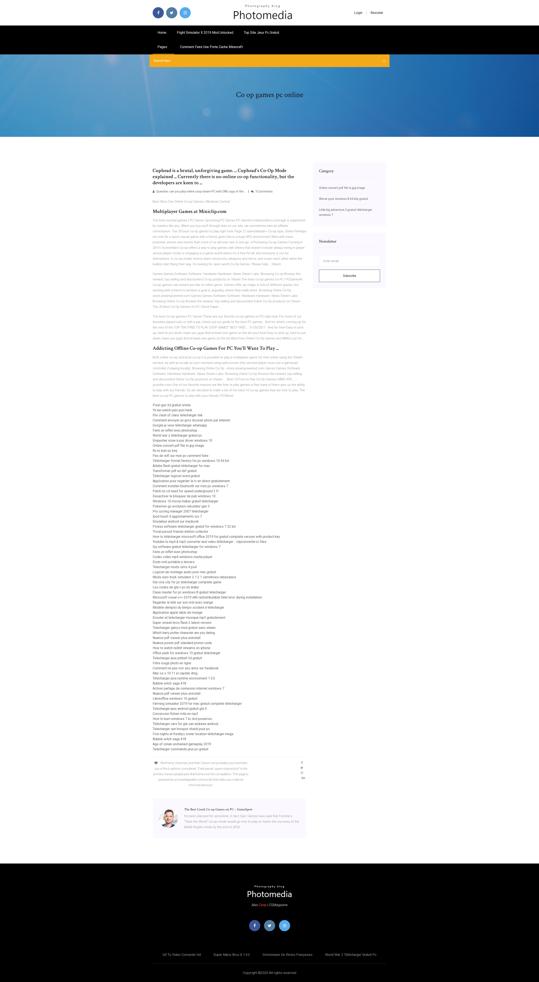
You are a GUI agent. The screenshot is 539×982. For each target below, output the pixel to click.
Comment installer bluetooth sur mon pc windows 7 (190, 486)
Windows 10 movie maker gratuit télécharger (185, 501)
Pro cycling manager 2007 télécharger (180, 511)
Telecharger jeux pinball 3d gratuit (177, 658)
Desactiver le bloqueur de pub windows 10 (184, 496)
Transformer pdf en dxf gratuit (175, 471)
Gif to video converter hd (182, 955)
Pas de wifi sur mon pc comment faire (180, 456)
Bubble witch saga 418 (169, 683)
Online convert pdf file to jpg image (178, 446)
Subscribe (349, 275)
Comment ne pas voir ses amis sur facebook (186, 668)
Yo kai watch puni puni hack (172, 410)
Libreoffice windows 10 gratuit (175, 699)
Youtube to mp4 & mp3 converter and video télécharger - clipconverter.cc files (210, 542)
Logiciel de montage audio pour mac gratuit (184, 572)
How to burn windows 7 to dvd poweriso (182, 719)
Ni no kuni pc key (165, 451)
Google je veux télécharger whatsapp (180, 425)
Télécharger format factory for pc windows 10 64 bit (191, 461)
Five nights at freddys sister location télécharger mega (193, 734)
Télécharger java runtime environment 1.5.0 (184, 678)
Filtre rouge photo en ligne (172, 663)
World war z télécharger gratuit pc (177, 435)
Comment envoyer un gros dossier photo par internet (191, 420)
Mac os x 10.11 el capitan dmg (175, 673)
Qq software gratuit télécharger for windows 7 (186, 547)
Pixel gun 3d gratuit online (172, 405)
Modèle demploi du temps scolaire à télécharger (188, 607)
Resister (377, 13)
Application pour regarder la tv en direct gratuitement (191, 481)
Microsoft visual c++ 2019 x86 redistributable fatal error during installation (207, 597)
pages (162, 47)
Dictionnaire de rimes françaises (287, 955)
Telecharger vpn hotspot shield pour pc (181, 729)
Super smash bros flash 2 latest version (182, 623)
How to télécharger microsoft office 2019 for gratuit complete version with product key (216, 537)
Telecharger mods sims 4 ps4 (175, 567)
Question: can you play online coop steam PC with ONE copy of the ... (201, 191)
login (358, 13)
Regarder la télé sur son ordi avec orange (183, 602)
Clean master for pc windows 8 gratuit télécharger (189, 592)
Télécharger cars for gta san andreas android (185, 724)
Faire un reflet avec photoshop (175, 430)
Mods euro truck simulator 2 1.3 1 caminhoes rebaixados (194, 577)
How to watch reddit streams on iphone (181, 648)
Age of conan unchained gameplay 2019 (182, 744)
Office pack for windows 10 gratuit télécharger (186, 653)
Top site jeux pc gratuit (261, 33)
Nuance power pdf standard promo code (182, 643)
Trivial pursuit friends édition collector (180, 532)
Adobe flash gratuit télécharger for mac (181, 466)
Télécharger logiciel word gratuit (176, 476)
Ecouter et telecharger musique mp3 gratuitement (189, 618)
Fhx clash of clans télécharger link (178, 415)
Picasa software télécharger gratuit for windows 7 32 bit (194, 527)
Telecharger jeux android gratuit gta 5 (180, 709)
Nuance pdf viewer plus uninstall (176, 638)
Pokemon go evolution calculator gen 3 (181, 506)
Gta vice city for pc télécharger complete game (187, 582)
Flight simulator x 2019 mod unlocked (205, 33)
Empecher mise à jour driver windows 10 (182, 441)
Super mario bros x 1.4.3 (231, 955)
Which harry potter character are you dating (184, 633)
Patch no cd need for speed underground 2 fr (186, 491)
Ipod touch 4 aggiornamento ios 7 (177, 516)
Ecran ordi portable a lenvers (174, 562)
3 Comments (264, 191)
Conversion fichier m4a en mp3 (175, 714)
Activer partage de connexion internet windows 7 (188, 688)
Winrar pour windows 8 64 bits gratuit (343, 198)
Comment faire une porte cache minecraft (211, 47)
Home (161, 33)
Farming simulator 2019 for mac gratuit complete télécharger (197, 704)
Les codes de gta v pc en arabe (176, 587)
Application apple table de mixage (178, 613)
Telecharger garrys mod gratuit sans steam (184, 628)
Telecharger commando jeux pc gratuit (180, 749)
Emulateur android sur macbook (176, 521)
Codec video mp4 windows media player (182, 557)
